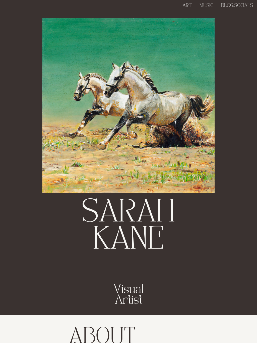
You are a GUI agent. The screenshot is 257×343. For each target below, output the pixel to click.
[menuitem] (186, 6)
